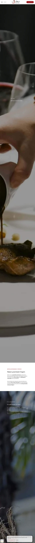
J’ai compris (11, 540)
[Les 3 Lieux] (16, 2)
